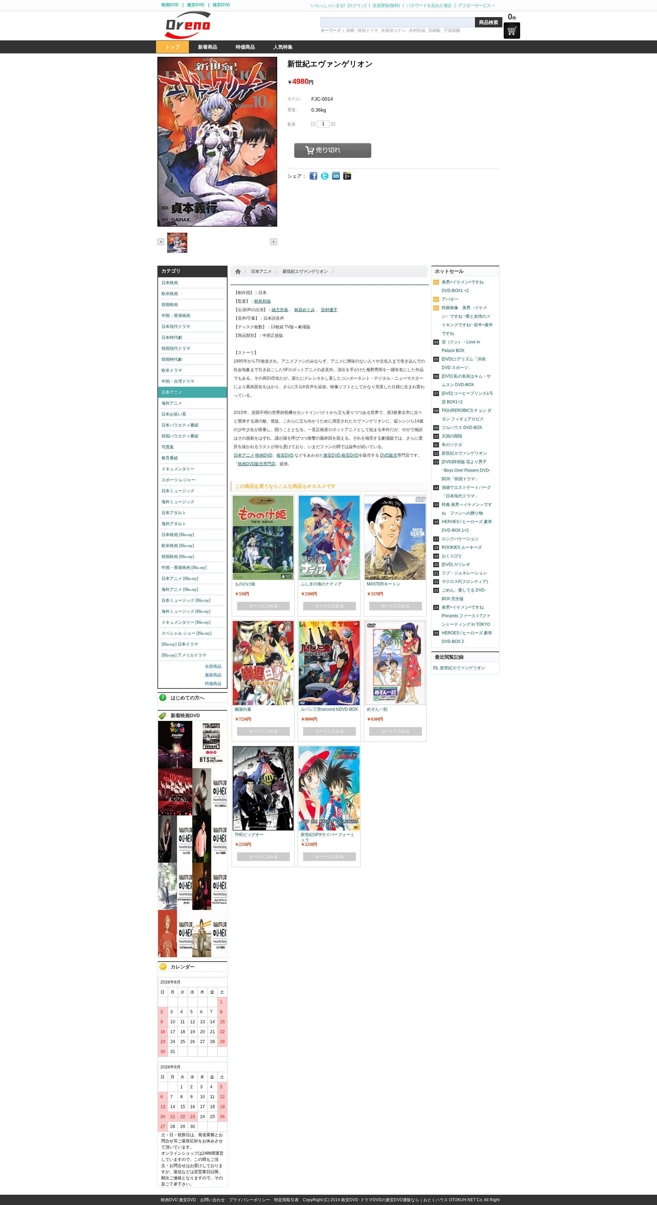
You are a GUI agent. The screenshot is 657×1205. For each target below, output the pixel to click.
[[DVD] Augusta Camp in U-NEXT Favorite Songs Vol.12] (175, 861)
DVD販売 (388, 455)
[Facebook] (313, 176)
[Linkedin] (336, 176)
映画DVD (170, 4)
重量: (292, 109)
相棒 (350, 30)
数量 (291, 124)
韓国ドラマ (368, 30)
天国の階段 (452, 436)
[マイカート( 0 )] (512, 30)
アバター (450, 299)
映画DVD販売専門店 (256, 463)
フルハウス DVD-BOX (462, 427)
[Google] (347, 176)
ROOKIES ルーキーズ (462, 547)
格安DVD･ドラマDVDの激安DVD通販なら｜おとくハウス (395, 1199)
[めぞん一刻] (395, 624)
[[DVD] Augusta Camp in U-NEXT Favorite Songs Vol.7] (209, 955)
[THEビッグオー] (263, 749)
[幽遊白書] (263, 624)
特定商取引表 (286, 1199)
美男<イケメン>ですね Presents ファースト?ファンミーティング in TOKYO (466, 616)
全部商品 (213, 666)
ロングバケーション (460, 538)
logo (187, 25)
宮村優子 (329, 309)
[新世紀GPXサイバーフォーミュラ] (329, 749)
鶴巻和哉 (262, 301)
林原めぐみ (304, 309)
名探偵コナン (393, 30)
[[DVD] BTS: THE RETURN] (209, 766)
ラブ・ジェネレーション (464, 573)
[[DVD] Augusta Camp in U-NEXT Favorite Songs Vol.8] (175, 955)
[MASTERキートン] (395, 498)
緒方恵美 (280, 309)
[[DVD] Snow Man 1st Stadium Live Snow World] (175, 766)
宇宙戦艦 (452, 30)
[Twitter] (325, 176)
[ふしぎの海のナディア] (329, 498)
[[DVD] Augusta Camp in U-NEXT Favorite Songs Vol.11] (209, 861)
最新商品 (213, 675)
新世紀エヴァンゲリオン (305, 271)
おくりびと (452, 556)
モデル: (294, 99)
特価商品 (213, 683)
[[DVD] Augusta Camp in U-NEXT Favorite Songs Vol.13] (209, 814)
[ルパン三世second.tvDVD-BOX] (329, 624)
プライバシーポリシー (249, 1199)
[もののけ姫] (263, 498)
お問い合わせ (212, 1199)
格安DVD (221, 4)
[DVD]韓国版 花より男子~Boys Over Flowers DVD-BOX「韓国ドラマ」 (466, 470)
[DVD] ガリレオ (456, 564)
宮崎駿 (434, 30)
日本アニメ (261, 271)
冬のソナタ (452, 444)
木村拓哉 (417, 30)
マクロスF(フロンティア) (465, 581)
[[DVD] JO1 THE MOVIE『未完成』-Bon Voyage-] (175, 814)
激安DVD (195, 4)
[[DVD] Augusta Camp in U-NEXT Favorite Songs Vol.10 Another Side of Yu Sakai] (175, 908)
